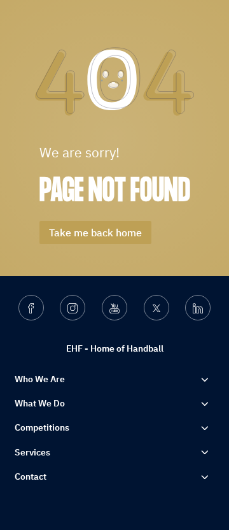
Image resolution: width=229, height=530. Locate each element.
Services (32, 452)
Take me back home (95, 232)
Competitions (42, 427)
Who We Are (40, 379)
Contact (30, 476)
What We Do (40, 403)
